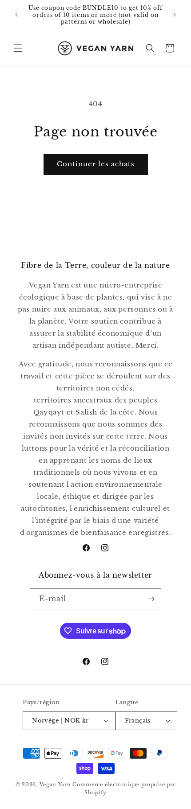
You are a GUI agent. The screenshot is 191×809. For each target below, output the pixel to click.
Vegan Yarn (55, 784)
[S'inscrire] (151, 598)
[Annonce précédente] (16, 15)
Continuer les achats (96, 164)
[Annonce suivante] (174, 15)
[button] (18, 48)
